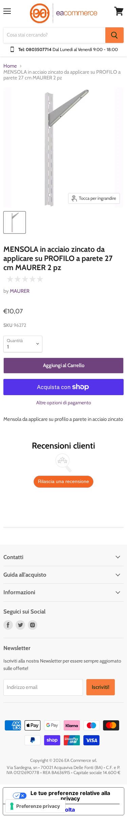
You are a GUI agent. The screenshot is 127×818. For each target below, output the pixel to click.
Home (10, 66)
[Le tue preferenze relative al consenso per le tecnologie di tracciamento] (35, 806)
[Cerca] (114, 35)
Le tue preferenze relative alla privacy (70, 796)
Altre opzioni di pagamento (63, 402)
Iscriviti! (100, 687)
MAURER (19, 291)
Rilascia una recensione (63, 481)
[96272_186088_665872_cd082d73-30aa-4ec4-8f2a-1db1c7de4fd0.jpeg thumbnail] (14, 222)
